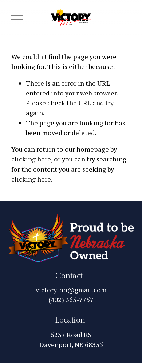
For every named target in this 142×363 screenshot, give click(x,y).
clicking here (31, 159)
